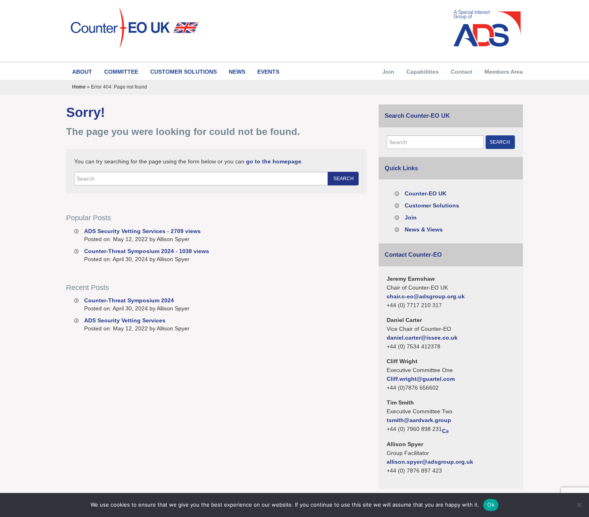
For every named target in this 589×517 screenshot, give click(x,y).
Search (343, 178)
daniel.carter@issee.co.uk (422, 337)
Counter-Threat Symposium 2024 (129, 300)
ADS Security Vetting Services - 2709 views (142, 231)
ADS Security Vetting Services (124, 320)
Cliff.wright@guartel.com (421, 379)
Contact (461, 71)
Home (79, 87)
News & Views (424, 229)
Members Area (503, 71)
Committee (121, 71)
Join (388, 71)
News (237, 71)
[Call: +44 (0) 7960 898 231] (445, 429)
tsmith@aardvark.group (419, 420)
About (82, 71)
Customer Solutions (183, 71)
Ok (490, 504)
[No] (579, 505)
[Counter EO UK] (177, 28)
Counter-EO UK (425, 193)
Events (268, 71)
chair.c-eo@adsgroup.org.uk (426, 296)
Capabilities (422, 71)
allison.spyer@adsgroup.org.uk (430, 462)
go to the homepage (273, 161)
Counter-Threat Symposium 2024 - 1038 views (146, 251)
